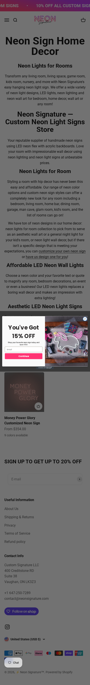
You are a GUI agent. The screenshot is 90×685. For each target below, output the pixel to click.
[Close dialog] (85, 319)
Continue (23, 356)
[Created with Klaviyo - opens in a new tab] (45, 367)
